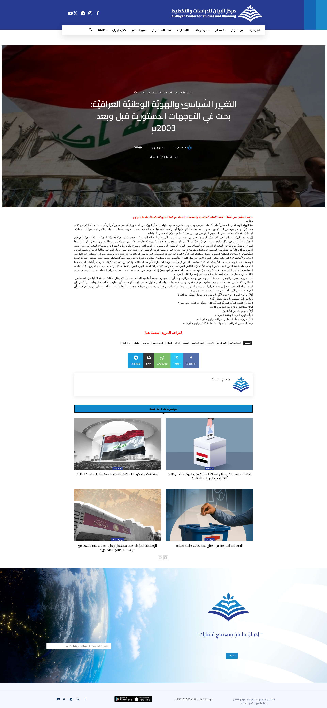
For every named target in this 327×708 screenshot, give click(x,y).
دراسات (136, 343)
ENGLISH (171, 156)
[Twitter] (75, 13)
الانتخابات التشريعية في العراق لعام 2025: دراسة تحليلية (209, 545)
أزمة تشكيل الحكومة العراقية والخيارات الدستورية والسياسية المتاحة (117, 474)
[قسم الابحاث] (190, 147)
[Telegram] (82, 13)
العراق (169, 343)
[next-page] (166, 557)
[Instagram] (90, 13)
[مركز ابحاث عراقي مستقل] (228, 607)
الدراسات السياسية (184, 93)
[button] (90, 30)
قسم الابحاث (179, 148)
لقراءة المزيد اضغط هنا (163, 332)
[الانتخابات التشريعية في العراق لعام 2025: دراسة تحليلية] (209, 515)
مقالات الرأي (139, 93)
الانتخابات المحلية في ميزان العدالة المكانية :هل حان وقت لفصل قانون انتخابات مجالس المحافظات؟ (210, 476)
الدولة (177, 343)
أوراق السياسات (117, 539)
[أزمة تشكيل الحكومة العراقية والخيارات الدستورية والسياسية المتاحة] (117, 444)
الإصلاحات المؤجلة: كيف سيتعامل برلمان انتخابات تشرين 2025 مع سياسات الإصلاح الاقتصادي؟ (117, 547)
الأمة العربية (221, 343)
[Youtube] (70, 13)
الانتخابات (210, 343)
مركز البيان (126, 343)
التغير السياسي (198, 343)
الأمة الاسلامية (235, 343)
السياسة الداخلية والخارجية (160, 93)
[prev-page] (160, 557)
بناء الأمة (146, 343)
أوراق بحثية (118, 468)
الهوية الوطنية (158, 343)
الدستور (186, 343)
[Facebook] (97, 13)
